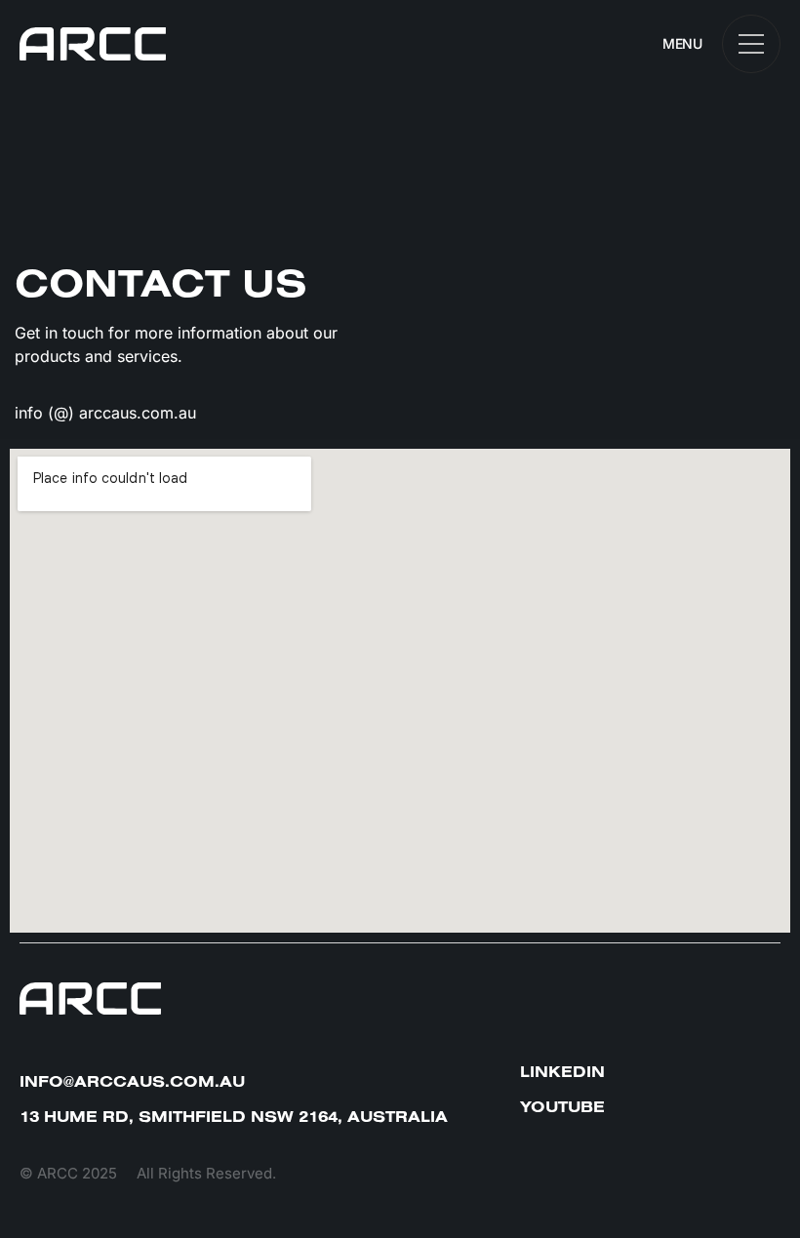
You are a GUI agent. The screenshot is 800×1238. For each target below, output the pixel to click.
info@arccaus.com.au (132, 1081)
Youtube (562, 1106)
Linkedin (562, 1071)
